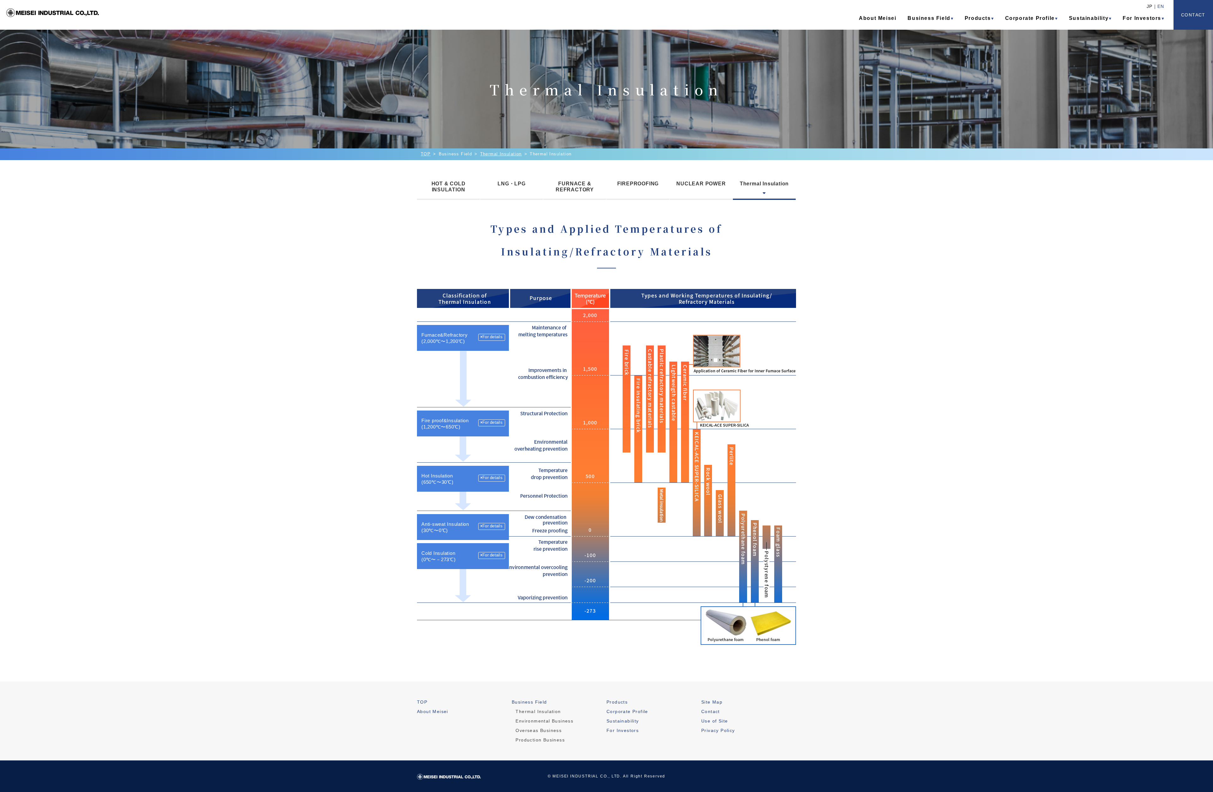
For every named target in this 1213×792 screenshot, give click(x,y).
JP (1149, 6)
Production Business (540, 739)
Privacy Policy (718, 730)
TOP (426, 154)
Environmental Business (544, 720)
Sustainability (1088, 18)
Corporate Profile (1030, 18)
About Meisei (877, 18)
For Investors (1142, 18)
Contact (710, 711)
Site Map (711, 702)
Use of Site (714, 720)
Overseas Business (539, 730)
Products (978, 18)
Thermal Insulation (501, 154)
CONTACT (1193, 14)
